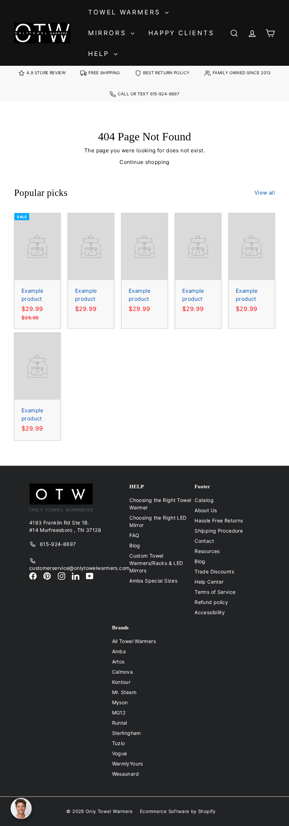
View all (264, 192)
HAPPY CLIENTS (181, 33)
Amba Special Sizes (153, 581)
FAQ (134, 535)
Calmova (122, 672)
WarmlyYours (127, 764)
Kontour (121, 682)
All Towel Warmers (134, 641)
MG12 (119, 713)
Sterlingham (126, 733)
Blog (134, 545)
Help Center (209, 582)
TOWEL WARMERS (125, 12)
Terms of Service (215, 592)
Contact (204, 541)
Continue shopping (144, 162)
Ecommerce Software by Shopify (178, 811)
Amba (119, 651)
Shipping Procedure (219, 531)
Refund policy (211, 602)
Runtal (119, 723)
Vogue (119, 753)
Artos (118, 662)
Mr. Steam (124, 692)
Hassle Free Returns (219, 520)
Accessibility (210, 612)
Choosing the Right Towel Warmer (160, 503)
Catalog (204, 500)
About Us (206, 510)
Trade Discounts (214, 571)
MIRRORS (108, 33)
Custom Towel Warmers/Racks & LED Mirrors (156, 563)
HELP (100, 53)
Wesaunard (125, 774)
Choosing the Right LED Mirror (157, 521)
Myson (120, 702)
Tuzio (118, 743)
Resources (207, 551)
